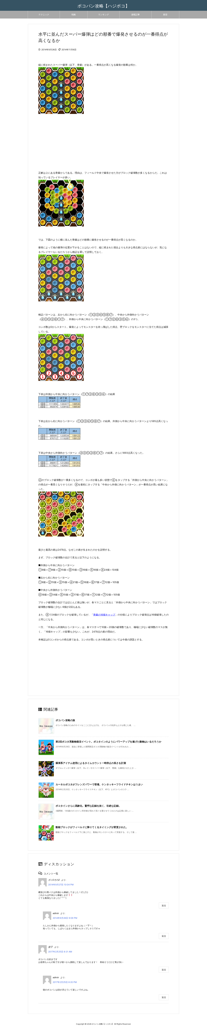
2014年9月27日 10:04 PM (60, 884)
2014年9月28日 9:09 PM (65, 918)
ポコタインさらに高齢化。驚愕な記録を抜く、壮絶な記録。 (88, 805)
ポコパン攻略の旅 (65, 720)
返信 (164, 905)
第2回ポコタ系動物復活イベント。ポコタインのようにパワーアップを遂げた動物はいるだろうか (108, 741)
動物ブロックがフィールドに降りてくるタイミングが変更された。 (92, 827)
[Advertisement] (103, 146)
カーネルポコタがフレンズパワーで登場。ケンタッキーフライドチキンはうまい (99, 784)
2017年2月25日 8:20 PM (65, 982)
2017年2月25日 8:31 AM (60, 951)
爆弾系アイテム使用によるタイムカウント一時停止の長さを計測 (91, 762)
